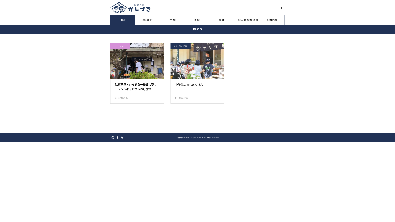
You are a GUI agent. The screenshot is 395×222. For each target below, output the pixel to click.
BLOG (197, 20)
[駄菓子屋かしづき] (130, 8)
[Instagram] (112, 137)
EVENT (172, 20)
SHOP (222, 20)
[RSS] (121, 137)
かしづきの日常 (180, 46)
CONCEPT (147, 20)
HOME (123, 20)
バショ (120, 46)
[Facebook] (117, 137)
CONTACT (272, 20)
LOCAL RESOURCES (247, 20)
